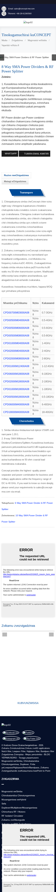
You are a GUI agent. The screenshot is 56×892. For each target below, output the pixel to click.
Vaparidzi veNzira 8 (10, 45)
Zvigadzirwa (17, 40)
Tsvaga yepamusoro (29, 757)
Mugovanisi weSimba (37, 40)
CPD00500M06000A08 (16, 328)
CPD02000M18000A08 (16, 381)
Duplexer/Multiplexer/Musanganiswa (19, 807)
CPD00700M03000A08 (16, 312)
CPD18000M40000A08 (16, 412)
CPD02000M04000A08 (16, 351)
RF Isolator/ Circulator (12, 816)
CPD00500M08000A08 (16, 335)
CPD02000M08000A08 (16, 358)
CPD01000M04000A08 (16, 343)
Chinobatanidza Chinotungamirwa (18, 795)
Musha (4, 40)
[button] (54, 57)
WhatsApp (11, 153)
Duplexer (24, 764)
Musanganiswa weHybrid (14, 799)
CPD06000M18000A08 (16, 374)
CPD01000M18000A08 (16, 389)
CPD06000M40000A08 (16, 404)
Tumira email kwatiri (36, 153)
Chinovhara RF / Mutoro (13, 811)
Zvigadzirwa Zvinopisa (12, 754)
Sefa (4, 803)
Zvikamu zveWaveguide (13, 820)
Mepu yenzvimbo (33, 754)
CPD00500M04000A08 (16, 320)
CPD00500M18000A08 (16, 396)
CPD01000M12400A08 (16, 366)
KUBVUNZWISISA (28, 703)
